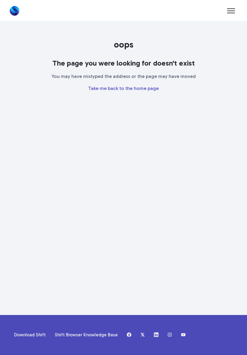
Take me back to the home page (123, 88)
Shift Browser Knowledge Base (86, 335)
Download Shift (30, 335)
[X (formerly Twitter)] (142, 335)
